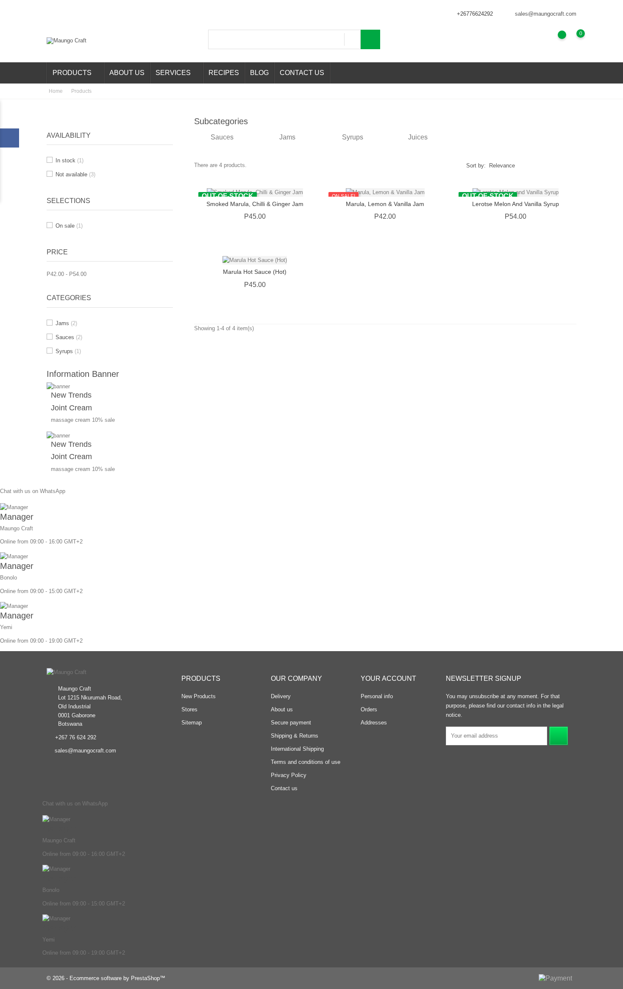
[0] (572, 40)
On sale (69, 226)
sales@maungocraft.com (545, 14)
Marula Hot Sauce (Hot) (254, 271)
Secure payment (291, 722)
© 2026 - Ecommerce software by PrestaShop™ (106, 978)
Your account (388, 678)
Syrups (68, 351)
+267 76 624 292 (75, 737)
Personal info (377, 696)
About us (127, 72)
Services (176, 73)
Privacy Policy (288, 775)
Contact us (302, 72)
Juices (418, 137)
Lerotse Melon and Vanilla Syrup (515, 204)
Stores (189, 709)
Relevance (502, 165)
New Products (198, 696)
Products (75, 73)
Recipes (224, 72)
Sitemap (191, 722)
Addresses (374, 722)
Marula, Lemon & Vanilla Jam (385, 204)
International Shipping (297, 749)
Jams (66, 323)
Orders (369, 709)
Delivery (281, 696)
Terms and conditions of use (305, 762)
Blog (259, 72)
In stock (69, 160)
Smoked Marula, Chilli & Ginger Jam (254, 204)
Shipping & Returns (294, 736)
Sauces (69, 337)
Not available (75, 174)
